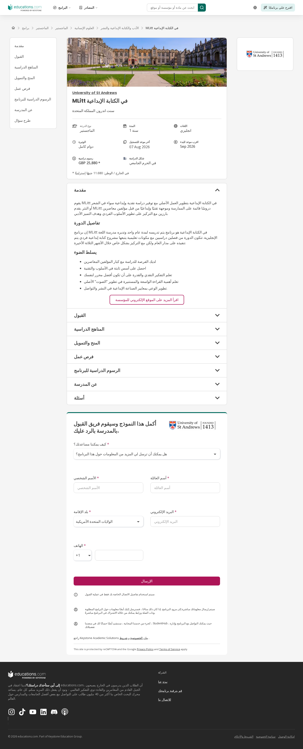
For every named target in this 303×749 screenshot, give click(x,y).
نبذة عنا (162, 682)
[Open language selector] (255, 8)
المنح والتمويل (24, 77)
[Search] (202, 8)
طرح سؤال (22, 120)
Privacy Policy (145, 649)
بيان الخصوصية (139, 638)
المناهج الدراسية (26, 67)
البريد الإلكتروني (163, 511)
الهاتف (80, 545)
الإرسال (146, 581)
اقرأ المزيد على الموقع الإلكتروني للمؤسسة (146, 299)
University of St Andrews (94, 92)
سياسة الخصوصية (265, 736)
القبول (19, 56)
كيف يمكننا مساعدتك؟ (91, 444)
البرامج (62, 7)
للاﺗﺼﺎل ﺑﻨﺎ (164, 699)
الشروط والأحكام (243, 736)
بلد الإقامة (82, 511)
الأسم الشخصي (86, 477)
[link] (162, 28)
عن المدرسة (23, 109)
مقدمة (19, 45)
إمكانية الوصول (286, 736)
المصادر (89, 7)
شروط (124, 638)
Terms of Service (169, 649)
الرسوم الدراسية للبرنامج (32, 99)
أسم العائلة (159, 477)
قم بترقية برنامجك (170, 691)
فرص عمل (22, 88)
